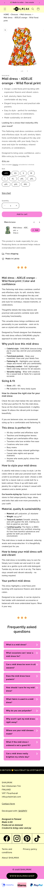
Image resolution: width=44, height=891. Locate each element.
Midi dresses (25, 14)
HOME (6, 14)
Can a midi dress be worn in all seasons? (21, 666)
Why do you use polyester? (19, 711)
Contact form (8, 804)
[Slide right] (27, 71)
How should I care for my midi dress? (20, 689)
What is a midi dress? (16, 645)
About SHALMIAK (10, 858)
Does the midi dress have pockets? (18, 677)
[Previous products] (34, 222)
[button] (5, 9)
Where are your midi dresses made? (19, 732)
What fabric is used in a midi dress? (19, 701)
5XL (16, 184)
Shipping (15, 164)
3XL (31, 179)
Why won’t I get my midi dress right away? (20, 720)
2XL (22, 179)
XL (13, 179)
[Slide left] (16, 71)
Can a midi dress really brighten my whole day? (17, 755)
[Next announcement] (39, 2)
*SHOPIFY (22, 811)
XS (15, 173)
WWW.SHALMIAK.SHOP (22, 876)
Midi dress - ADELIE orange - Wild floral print (21, 19)
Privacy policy (30, 849)
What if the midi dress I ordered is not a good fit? (18, 743)
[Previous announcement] (4, 2)
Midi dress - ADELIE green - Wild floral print (21, 228)
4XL (6, 184)
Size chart (6, 193)
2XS (6, 173)
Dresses (14, 14)
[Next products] (39, 222)
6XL (25, 184)
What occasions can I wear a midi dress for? (19, 654)
